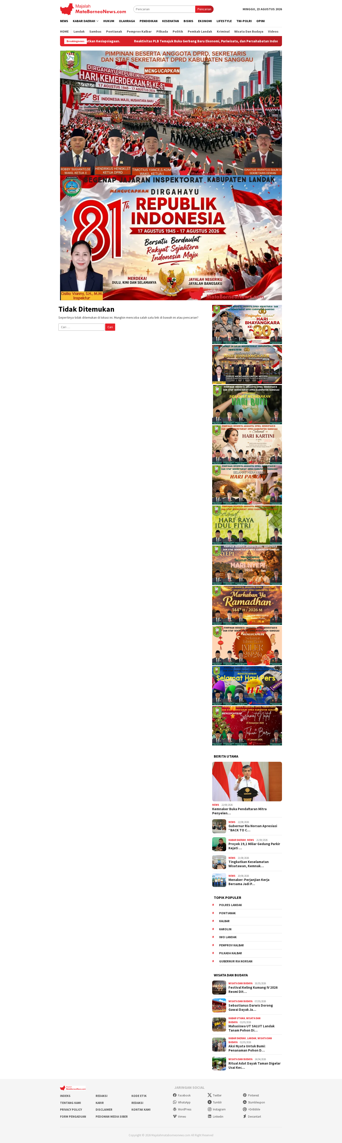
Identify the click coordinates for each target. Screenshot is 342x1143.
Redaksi (101, 1096)
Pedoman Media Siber (112, 1117)
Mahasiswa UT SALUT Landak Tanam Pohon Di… (251, 1028)
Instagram (219, 1109)
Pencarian (204, 9)
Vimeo (182, 1117)
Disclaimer (104, 1110)
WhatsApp (184, 1102)
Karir (100, 1103)
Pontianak (227, 913)
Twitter (217, 1095)
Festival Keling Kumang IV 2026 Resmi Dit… (253, 989)
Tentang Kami (70, 1103)
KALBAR (224, 921)
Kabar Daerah (237, 840)
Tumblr (217, 1102)
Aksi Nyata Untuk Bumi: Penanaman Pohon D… (246, 1048)
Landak (251, 1038)
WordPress (184, 1109)
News (215, 804)
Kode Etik (139, 1096)
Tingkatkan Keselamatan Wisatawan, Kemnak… (248, 864)
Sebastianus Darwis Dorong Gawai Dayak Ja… (250, 1007)
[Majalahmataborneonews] (93, 9)
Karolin (225, 929)
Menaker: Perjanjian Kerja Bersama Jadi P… (248, 882)
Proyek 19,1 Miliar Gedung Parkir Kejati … (254, 846)
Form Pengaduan (73, 1117)
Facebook (184, 1095)
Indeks (65, 1096)
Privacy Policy (71, 1110)
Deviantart (254, 1117)
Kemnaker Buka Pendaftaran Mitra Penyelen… (239, 811)
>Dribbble (254, 1109)
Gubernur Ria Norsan (235, 961)
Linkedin (218, 1117)
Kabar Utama (236, 1018)
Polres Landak (230, 905)
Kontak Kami (141, 1110)
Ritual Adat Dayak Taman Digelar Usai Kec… (254, 1065)
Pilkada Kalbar (230, 953)
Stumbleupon (256, 1102)
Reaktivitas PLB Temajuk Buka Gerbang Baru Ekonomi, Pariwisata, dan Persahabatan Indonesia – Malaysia (148, 41)
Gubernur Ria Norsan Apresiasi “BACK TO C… (252, 828)
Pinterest (253, 1095)
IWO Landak (228, 937)
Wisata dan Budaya (240, 983)
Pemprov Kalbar (231, 945)
